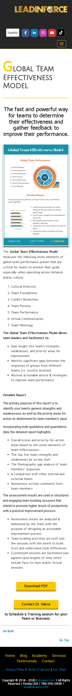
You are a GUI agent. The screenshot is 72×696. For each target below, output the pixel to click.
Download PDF (36, 586)
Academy (39, 655)
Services (59, 655)
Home (10, 655)
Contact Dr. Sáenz (36, 604)
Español (13, 32)
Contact (48, 661)
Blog (23, 655)
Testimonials (26, 661)
